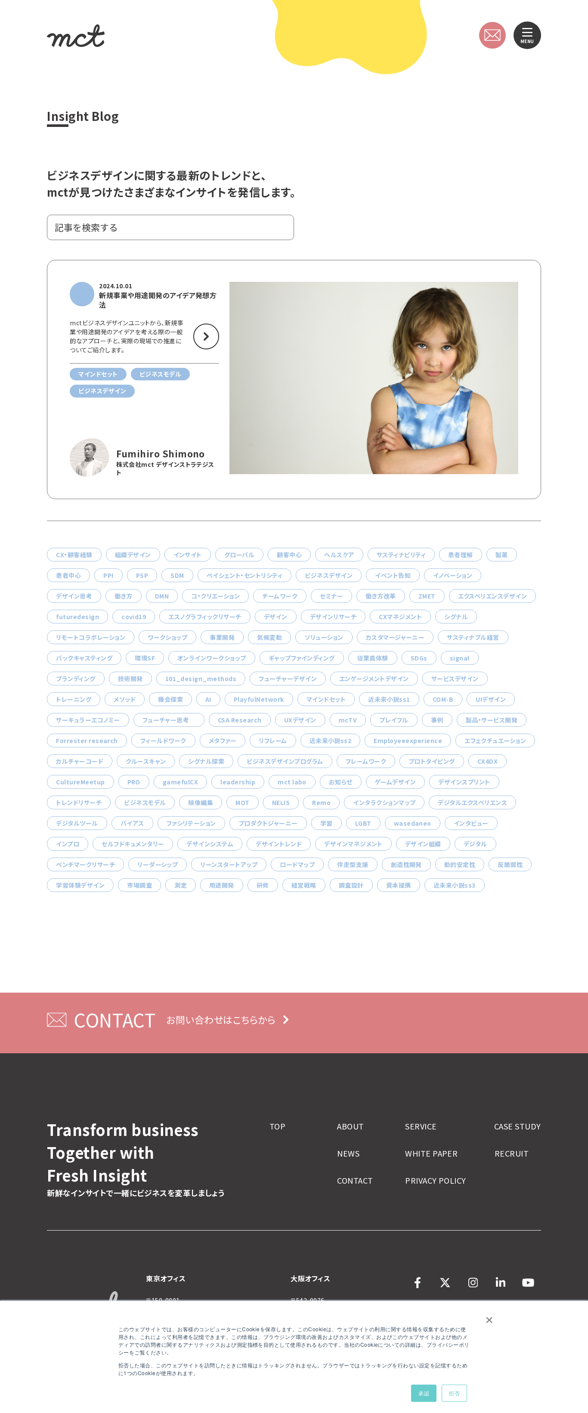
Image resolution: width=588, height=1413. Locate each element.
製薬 (501, 554)
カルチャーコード (79, 761)
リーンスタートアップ (228, 864)
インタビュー (471, 823)
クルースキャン (146, 761)
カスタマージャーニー (395, 637)
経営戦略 (303, 885)
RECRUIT (512, 1153)
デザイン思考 (74, 596)
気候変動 (269, 637)
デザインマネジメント (353, 843)
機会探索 (170, 699)
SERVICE (420, 1126)
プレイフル (393, 720)
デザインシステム (209, 843)
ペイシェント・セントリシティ (245, 575)
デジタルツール (77, 823)
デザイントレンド (279, 843)
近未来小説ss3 (454, 885)
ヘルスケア (339, 554)
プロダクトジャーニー (268, 823)
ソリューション (323, 637)
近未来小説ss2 (330, 740)
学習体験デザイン (80, 885)
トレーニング (73, 699)
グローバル (239, 554)
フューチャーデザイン (288, 678)
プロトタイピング (432, 761)
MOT (242, 802)
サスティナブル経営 (473, 637)
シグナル (456, 616)
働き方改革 (380, 596)
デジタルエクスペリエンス (472, 802)
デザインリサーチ (333, 616)
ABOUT (350, 1126)
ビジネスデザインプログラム (285, 761)
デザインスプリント (464, 781)
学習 (326, 823)
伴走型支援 (352, 864)
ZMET (427, 596)
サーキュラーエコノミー (88, 720)
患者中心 (68, 575)
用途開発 (221, 885)
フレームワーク (366, 761)
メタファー (222, 740)
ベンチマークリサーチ (85, 864)
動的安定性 (459, 864)
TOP (277, 1126)
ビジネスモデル (145, 802)
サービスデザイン (455, 678)
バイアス (132, 823)
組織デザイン (133, 554)
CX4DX (487, 761)
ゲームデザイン (395, 781)
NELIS (281, 802)
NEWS (348, 1153)
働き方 (123, 596)
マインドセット (326, 699)
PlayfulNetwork (259, 699)
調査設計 (351, 885)
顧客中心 (289, 554)
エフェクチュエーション (495, 740)
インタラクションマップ (384, 802)
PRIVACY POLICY (435, 1180)
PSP (142, 575)
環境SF (145, 658)
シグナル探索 (206, 761)
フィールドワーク (163, 740)
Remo (321, 802)
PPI (108, 575)
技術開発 (130, 678)
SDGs (419, 658)
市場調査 (139, 885)
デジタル (475, 843)
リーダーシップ (157, 864)
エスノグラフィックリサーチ (204, 616)
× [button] (489, 1317)
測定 (180, 885)
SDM (177, 575)
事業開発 (222, 637)
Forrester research (87, 740)
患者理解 (460, 554)
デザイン (276, 616)
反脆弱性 (510, 864)
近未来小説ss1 (389, 699)
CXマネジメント (400, 616)
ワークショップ (167, 637)
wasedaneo (412, 823)
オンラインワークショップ (211, 658)
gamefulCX (180, 781)
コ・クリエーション (215, 596)
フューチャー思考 (168, 720)
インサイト (187, 554)
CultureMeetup (80, 781)
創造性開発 (406, 864)
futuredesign (77, 616)
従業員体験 (372, 658)
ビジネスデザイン (329, 575)
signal (460, 658)
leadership (237, 781)
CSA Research (240, 720)
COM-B (443, 699)
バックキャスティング (84, 658)
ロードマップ (297, 864)
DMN (162, 596)
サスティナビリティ (401, 554)
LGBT (363, 823)
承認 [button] (423, 1393)
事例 (437, 720)
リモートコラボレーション (90, 637)
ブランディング (75, 678)
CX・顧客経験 (74, 554)
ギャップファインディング (302, 658)
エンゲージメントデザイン (374, 678)
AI (208, 699)
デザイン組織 (423, 843)
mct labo (292, 781)
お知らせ (341, 781)
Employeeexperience (408, 740)
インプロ (67, 843)
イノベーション (452, 575)
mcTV (348, 720)
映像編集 (200, 802)
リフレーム (273, 740)
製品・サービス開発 (491, 720)
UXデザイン (300, 720)
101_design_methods (201, 678)
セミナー (331, 596)
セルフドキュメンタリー (133, 843)
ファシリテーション (191, 823)
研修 (263, 885)
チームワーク (279, 596)
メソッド (125, 699)
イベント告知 (393, 575)
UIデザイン (491, 699)
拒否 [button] (454, 1393)
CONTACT (355, 1180)
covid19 (133, 616)
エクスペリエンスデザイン (492, 596)
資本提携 (398, 885)
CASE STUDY (517, 1126)
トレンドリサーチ (79, 802)
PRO (133, 781)
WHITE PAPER (431, 1153)
